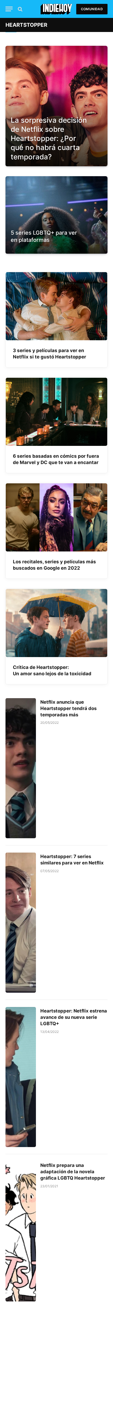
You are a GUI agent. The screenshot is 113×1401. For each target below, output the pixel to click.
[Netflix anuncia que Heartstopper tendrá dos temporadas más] (20, 768)
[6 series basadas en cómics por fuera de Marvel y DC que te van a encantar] (56, 412)
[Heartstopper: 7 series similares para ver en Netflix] (20, 923)
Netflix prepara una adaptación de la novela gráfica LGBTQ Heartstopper (72, 1171)
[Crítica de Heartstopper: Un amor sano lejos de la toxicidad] (56, 623)
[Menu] (9, 9)
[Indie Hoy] (56, 9)
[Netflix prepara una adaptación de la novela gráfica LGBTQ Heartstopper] (20, 1231)
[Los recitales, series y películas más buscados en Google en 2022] (56, 517)
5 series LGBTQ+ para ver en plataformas (44, 236)
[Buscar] (19, 9)
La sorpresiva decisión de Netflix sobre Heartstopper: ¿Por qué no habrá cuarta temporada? (49, 138)
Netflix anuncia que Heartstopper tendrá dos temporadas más (68, 708)
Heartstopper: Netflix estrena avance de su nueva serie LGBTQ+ (73, 1017)
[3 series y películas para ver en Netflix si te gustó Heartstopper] (56, 306)
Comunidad (92, 9)
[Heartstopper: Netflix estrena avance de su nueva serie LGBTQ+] (20, 1077)
